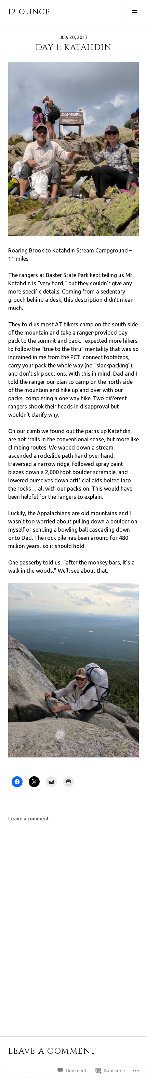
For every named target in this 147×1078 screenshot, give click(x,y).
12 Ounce (29, 12)
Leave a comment (28, 818)
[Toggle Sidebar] (134, 12)
